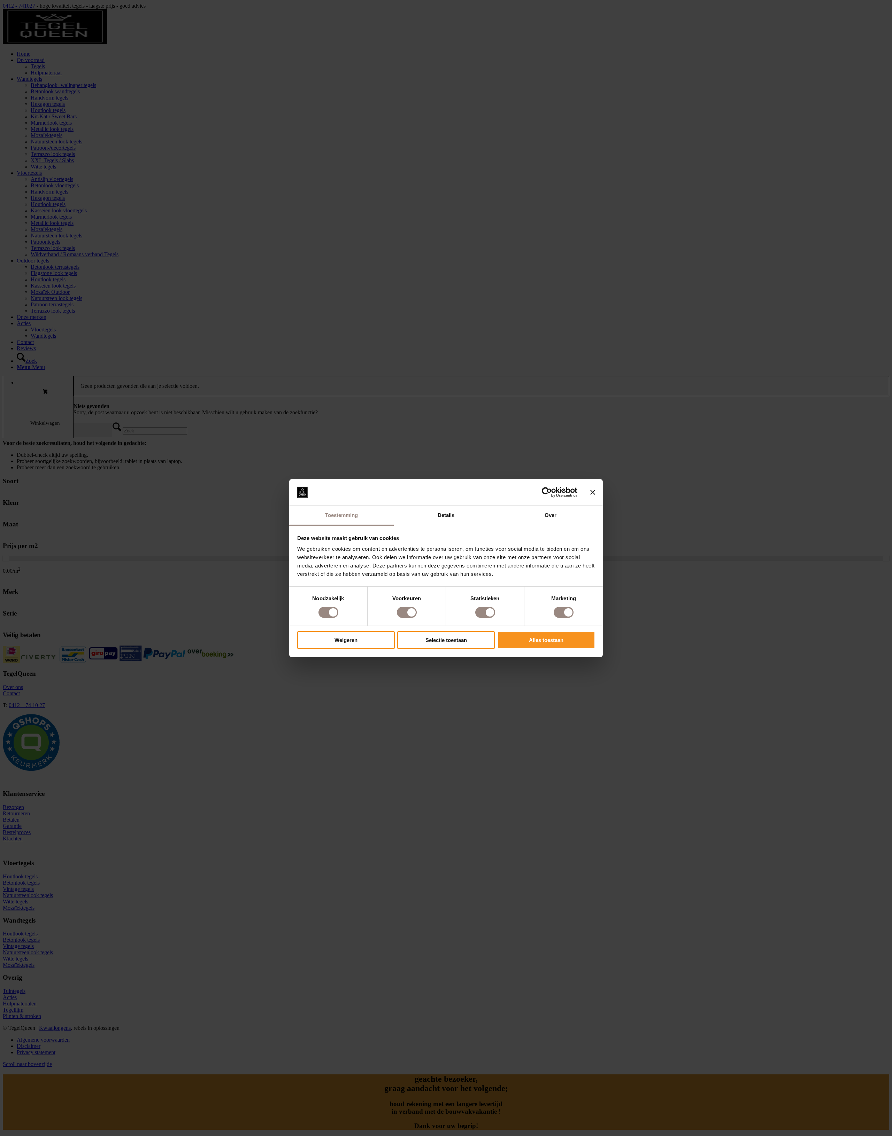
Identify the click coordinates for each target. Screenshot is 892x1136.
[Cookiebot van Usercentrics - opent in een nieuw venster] (546, 492)
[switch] (407, 612)
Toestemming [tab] (341, 515)
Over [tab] (550, 515)
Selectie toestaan (446, 640)
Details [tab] (446, 515)
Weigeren (345, 640)
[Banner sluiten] (592, 492)
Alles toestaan (546, 640)
